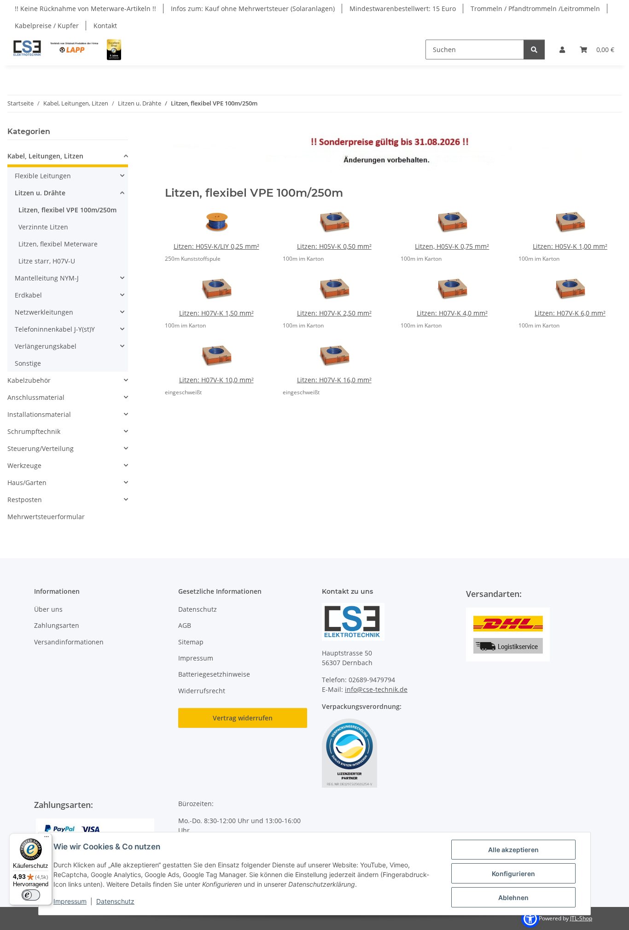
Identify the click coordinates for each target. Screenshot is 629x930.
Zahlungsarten (56, 625)
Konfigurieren (513, 873)
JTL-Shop (581, 918)
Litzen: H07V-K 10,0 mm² (216, 379)
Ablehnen (513, 897)
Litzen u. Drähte (40, 192)
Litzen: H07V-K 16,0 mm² (334, 379)
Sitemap (191, 642)
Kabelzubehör (29, 380)
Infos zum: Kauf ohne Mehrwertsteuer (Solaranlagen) (253, 8)
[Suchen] (534, 49)
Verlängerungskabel (45, 346)
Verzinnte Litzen (43, 226)
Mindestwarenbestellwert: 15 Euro (402, 8)
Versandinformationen (69, 642)
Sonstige (28, 363)
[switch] (31, 895)
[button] (562, 49)
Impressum (70, 901)
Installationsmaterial (39, 414)
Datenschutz (115, 901)
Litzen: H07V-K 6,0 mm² (570, 313)
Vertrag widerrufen (243, 718)
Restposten (24, 499)
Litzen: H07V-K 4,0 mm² (452, 313)
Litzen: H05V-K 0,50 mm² (334, 246)
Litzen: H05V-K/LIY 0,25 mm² (216, 246)
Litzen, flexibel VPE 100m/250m (67, 209)
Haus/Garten (27, 482)
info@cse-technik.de (376, 689)
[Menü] (46, 838)
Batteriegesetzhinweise (214, 674)
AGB (184, 625)
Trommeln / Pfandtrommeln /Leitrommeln (535, 8)
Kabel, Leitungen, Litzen (45, 156)
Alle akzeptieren (513, 850)
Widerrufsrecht (201, 690)
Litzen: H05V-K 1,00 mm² (570, 246)
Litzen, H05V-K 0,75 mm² (452, 246)
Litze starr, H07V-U (46, 261)
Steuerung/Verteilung (40, 448)
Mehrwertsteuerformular (46, 516)
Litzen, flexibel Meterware (58, 244)
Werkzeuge (24, 465)
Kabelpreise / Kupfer (47, 25)
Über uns (48, 609)
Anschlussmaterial (35, 397)
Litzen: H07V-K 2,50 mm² (334, 313)
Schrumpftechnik (33, 431)
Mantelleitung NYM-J (47, 278)
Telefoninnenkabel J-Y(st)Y (55, 329)
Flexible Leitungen (43, 175)
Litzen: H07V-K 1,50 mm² (216, 313)
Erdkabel (28, 295)
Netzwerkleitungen (44, 312)
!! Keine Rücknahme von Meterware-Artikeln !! (85, 8)
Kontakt (105, 25)
